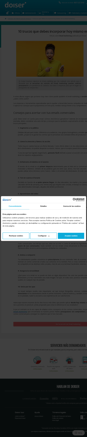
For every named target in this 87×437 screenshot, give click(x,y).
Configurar (42, 236)
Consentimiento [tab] (15, 206)
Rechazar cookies (16, 236)
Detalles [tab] (43, 206)
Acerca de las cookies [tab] (72, 206)
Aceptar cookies (71, 236)
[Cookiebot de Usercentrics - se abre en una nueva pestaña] (74, 199)
